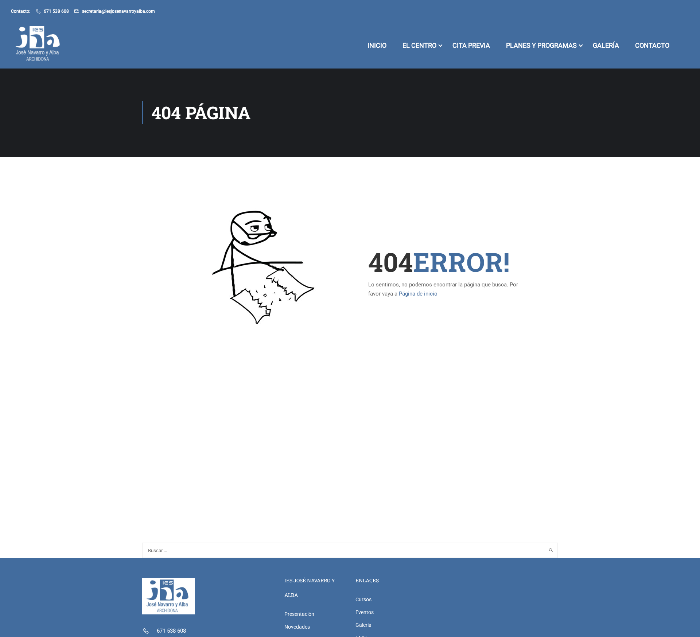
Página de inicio (418, 293)
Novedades (297, 627)
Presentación (299, 614)
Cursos (363, 599)
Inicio (377, 45)
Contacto (652, 45)
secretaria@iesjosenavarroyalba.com (118, 11)
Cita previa (471, 45)
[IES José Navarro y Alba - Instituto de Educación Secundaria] (39, 45)
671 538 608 (56, 11)
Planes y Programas (541, 45)
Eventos (364, 612)
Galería (606, 45)
